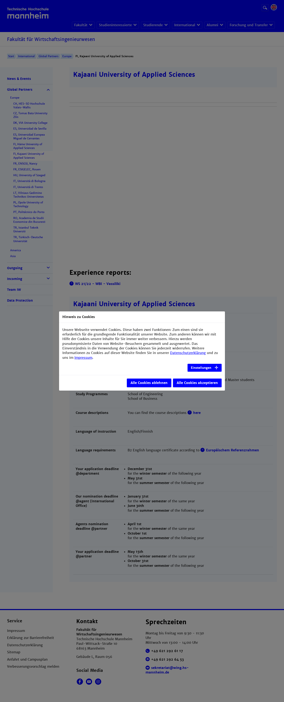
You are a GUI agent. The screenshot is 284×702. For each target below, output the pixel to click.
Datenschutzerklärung (188, 353)
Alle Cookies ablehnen (149, 383)
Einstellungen (201, 368)
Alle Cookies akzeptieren (197, 383)
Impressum (83, 357)
